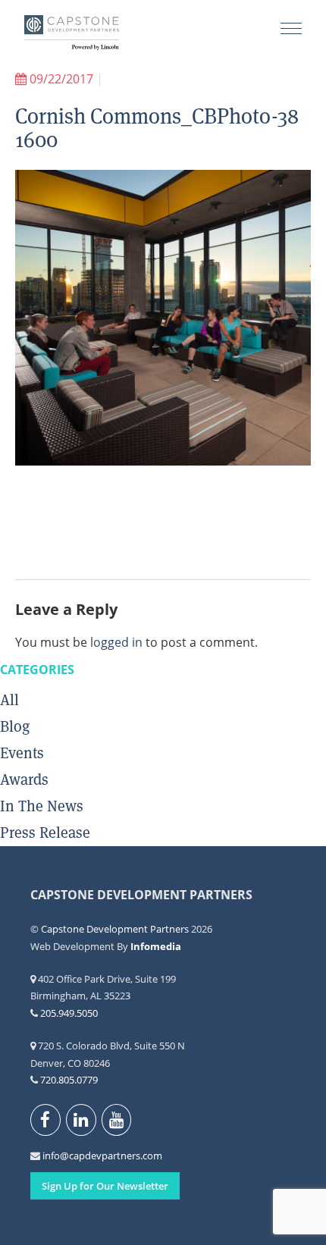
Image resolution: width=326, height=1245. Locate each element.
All (9, 700)
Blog (15, 726)
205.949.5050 (69, 1013)
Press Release (45, 832)
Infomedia (155, 946)
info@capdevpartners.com (51, 1155)
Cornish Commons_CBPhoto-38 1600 (157, 127)
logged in (116, 642)
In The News (41, 806)
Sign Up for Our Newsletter (105, 1186)
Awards (24, 779)
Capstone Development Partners (71, 34)
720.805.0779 (69, 1080)
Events (22, 753)
